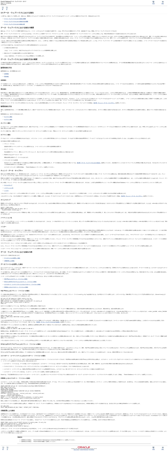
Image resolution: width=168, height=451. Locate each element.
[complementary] (84, 449)
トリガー (6, 190)
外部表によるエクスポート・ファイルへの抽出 (16, 287)
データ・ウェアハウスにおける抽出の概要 (15, 18)
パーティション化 (8, 188)
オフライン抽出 (8, 119)
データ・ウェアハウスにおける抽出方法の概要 (16, 21)
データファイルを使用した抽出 (12, 258)
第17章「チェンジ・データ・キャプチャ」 (104, 103)
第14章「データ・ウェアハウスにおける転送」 (89, 162)
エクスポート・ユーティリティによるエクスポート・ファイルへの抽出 (22, 284)
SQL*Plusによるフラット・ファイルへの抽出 (15, 279)
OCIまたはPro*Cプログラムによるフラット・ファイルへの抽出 (20, 281)
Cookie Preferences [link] (84, 449)
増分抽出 (6, 76)
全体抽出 (6, 73)
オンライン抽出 (8, 116)
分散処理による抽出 (9, 260)
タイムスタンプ (8, 185)
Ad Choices (91, 449)
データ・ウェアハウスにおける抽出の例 (14, 24)
